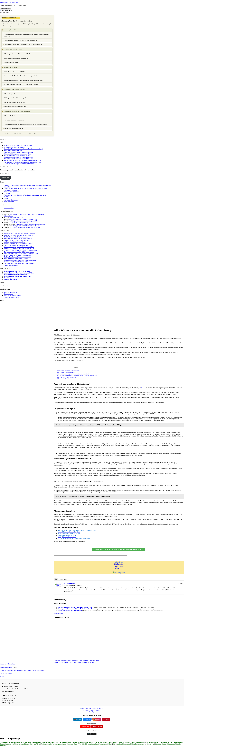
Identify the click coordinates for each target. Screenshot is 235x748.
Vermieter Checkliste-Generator (14, 120)
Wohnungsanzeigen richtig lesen (13, 150)
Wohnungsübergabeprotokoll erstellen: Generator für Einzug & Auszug (25, 124)
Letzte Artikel (63, 579)
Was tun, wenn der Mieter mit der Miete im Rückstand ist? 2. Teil (22, 160)
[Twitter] (181, 586)
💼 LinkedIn (77, 719)
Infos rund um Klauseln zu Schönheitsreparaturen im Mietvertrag (133, 744)
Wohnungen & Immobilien (11, 192)
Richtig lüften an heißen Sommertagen (15, 147)
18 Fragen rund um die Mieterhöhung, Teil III (23, 221)
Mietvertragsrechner (10, 93)
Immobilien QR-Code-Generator (14, 128)
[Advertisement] (27, 314)
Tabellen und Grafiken (10, 190)
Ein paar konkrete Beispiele (66, 372)
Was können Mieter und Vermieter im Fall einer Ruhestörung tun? (77, 375)
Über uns (6, 196)
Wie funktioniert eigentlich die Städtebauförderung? (19, 152)
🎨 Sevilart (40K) (85, 726)
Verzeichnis (118, 566)
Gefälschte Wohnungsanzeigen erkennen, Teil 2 (17, 154)
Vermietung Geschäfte (10, 279)
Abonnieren (5, 177)
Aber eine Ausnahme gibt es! (66, 377)
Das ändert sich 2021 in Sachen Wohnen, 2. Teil (26, 227)
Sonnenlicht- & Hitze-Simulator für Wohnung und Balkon (21, 76)
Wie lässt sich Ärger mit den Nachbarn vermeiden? (73, 374)
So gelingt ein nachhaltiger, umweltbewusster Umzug (19, 163)
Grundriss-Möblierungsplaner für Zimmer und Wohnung (21, 84)
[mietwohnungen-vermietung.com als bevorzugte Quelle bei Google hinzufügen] (91, 712)
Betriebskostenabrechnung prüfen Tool (16, 58)
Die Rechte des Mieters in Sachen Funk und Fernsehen (90, 742)
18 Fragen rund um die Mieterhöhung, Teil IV (26, 226)
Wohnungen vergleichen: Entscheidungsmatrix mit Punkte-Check (23, 44)
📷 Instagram (97, 719)
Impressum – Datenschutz (7, 664)
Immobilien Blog (8, 208)
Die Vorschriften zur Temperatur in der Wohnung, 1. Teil (20, 145)
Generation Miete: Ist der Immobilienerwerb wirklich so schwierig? (23, 149)
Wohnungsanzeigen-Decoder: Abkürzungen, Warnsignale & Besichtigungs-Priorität (26, 35)
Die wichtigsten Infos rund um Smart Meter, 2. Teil (18, 157)
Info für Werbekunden (6, 673)
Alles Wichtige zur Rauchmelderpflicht (70, 610)
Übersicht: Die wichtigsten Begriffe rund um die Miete (95, 744)
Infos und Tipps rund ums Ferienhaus (15, 274)
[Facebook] (179, 586)
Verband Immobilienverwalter (12, 297)
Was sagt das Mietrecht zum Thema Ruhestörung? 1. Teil (75, 607)
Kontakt (6, 198)
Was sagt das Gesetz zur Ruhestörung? (67, 370)
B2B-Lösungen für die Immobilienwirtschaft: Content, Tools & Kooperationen (23, 670)
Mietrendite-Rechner (10, 116)
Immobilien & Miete (6, 667)
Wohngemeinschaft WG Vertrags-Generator (17, 98)
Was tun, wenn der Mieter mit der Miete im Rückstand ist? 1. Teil (22, 162)
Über (56, 579)
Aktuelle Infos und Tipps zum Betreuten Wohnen (19, 273)
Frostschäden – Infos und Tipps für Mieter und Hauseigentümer (52, 742)
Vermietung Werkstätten (16, 217)
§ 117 (142, 388)
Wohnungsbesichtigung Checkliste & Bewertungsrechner (21, 40)
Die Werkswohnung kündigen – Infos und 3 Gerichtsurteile (164, 742)
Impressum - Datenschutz (11, 200)
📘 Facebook (87, 719)
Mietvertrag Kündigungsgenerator (14, 102)
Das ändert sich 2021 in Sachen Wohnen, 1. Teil (23, 219)
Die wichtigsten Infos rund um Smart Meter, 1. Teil (18, 159)
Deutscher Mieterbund (10, 292)
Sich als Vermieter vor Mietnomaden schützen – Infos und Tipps (20, 744)
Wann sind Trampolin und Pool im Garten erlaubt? (30, 224)
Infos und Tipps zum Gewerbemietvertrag (17, 271)
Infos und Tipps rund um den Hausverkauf (17, 276)
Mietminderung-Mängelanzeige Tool (15, 106)
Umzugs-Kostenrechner (11, 62)
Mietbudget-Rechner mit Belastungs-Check (17, 54)
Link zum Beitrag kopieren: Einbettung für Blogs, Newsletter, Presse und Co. (118, 549)
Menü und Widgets (6, 8)
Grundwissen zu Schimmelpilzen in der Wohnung (15, 742)
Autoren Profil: (69, 583)
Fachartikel (7, 187)
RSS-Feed (7, 193)
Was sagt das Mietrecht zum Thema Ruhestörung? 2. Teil (75, 609)
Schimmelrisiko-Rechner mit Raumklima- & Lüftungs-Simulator (23, 80)
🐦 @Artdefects (91, 734)
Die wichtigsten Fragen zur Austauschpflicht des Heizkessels (126, 742)
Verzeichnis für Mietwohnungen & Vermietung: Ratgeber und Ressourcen (25, 195)
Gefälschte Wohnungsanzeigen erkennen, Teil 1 (17, 155)
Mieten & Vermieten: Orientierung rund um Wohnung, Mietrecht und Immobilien (27, 185)
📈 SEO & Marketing (97, 726)
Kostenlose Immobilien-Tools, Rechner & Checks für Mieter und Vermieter (25, 188)
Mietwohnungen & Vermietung (9, 2)
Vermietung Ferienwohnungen (19, 222)
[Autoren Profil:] (58, 586)
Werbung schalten (9, 201)
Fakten (2, 676)
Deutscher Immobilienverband (12, 295)
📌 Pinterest (106, 719)
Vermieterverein (8, 294)
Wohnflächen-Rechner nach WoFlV (15, 72)
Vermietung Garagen (10, 278)
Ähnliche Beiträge (63, 379)
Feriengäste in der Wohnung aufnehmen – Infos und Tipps (59, 744)
